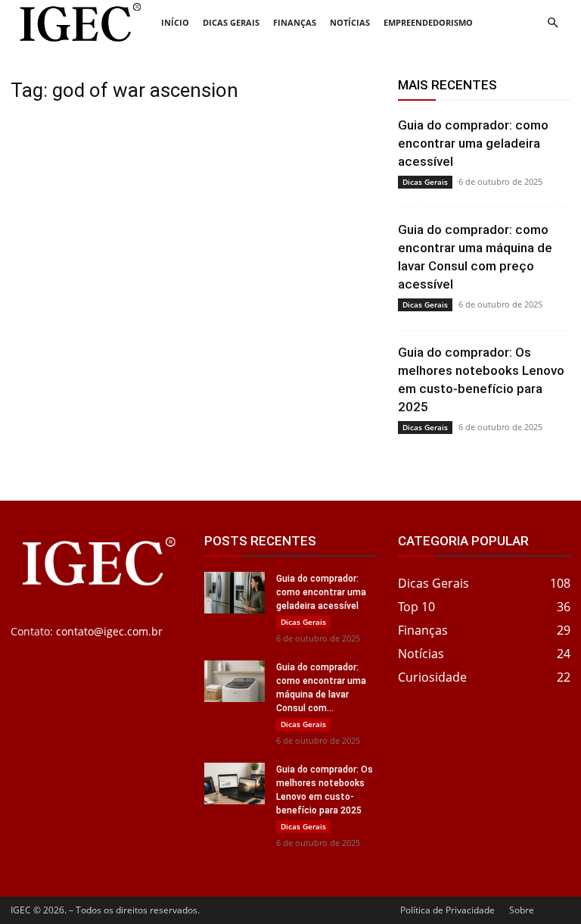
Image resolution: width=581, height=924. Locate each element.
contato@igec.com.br (109, 631)
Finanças (294, 22)
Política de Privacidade (447, 910)
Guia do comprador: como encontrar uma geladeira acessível (473, 143)
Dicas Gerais (231, 22)
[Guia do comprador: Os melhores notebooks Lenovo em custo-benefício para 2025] (234, 783)
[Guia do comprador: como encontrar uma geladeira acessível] (234, 592)
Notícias (350, 22)
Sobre (521, 910)
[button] (552, 23)
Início (175, 22)
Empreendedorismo (428, 22)
